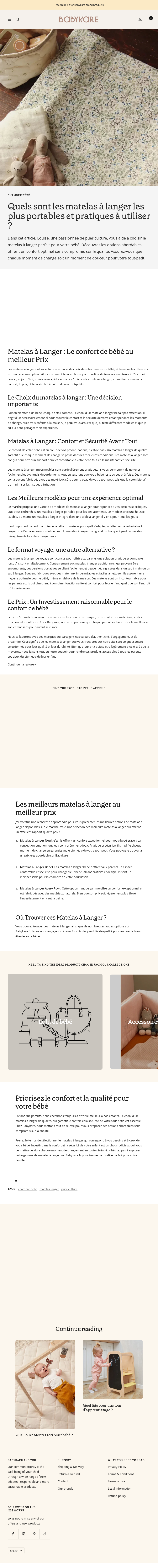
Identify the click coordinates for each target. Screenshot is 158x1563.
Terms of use (116, 1481)
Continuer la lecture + (22, 664)
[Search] (17, 19)
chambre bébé (19, 195)
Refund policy (117, 1496)
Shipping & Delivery (71, 1467)
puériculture (69, 1189)
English (14, 1550)
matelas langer (49, 1189)
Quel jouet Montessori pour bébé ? (44, 1435)
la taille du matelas (67, 526)
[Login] (140, 19)
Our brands (65, 1488)
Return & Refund (69, 1474)
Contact (63, 1481)
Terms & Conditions (121, 1474)
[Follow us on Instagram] (23, 1534)
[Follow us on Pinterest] (34, 1534)
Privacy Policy (117, 1467)
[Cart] (148, 19)
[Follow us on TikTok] (45, 1534)
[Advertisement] (79, 308)
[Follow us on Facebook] (13, 1534)
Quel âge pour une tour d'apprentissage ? (102, 1407)
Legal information (119, 1488)
